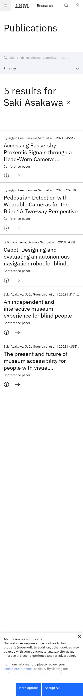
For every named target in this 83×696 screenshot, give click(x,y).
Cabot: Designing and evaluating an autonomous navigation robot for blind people (37, 256)
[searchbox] (41, 57)
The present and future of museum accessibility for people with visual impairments (35, 360)
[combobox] (41, 68)
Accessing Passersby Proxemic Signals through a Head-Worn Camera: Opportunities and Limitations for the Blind (40, 152)
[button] (79, 636)
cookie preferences (18, 669)
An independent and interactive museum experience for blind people (38, 308)
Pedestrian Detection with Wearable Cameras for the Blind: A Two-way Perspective (41, 204)
